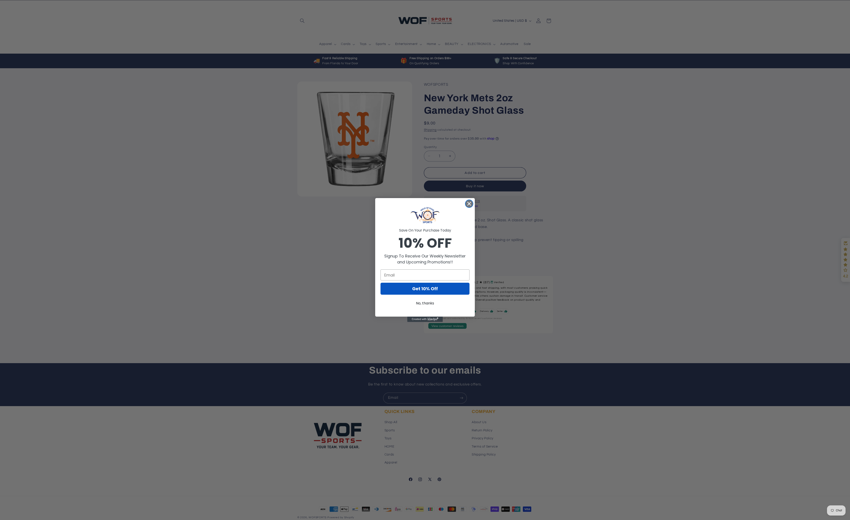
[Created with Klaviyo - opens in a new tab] (425, 319)
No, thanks (425, 303)
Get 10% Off (425, 289)
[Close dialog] (469, 204)
